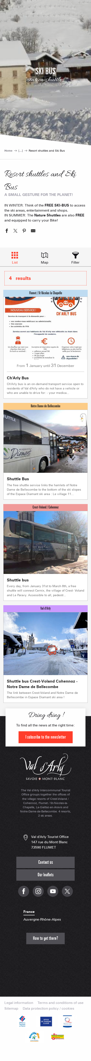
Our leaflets (46, 875)
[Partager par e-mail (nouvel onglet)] (33, 231)
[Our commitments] (45, 1021)
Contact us (45, 862)
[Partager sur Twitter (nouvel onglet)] (15, 231)
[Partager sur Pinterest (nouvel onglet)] (24, 231)
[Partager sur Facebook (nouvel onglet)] (6, 231)
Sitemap (11, 1008)
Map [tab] (44, 262)
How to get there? (45, 938)
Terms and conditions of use (60, 1003)
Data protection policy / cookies (48, 1008)
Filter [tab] (75, 262)
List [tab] (15, 262)
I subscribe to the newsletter (45, 737)
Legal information (18, 1003)
